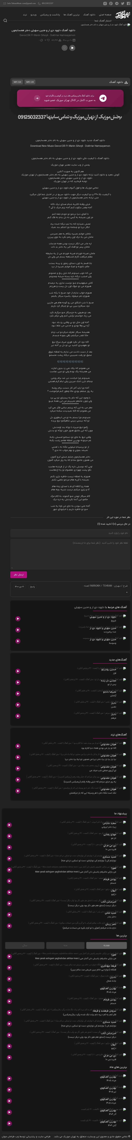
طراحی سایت (44, 1136)
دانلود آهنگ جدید (96, 140)
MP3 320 (17, 82)
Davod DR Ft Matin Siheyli (69, 146)
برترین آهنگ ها (72, 14)
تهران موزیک (69, 1136)
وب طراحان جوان (10, 1136)
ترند (25, 14)
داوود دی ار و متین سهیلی (89, 607)
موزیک (54, 165)
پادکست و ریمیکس (50, 14)
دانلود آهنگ (89, 14)
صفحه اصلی (105, 14)
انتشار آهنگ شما (103, 20)
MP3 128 (30, 82)
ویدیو (33, 14)
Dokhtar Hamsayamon (97, 146)
